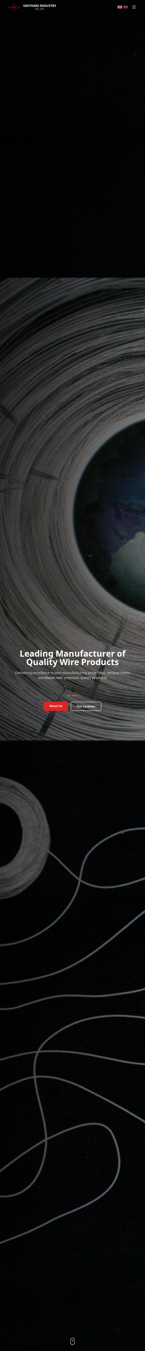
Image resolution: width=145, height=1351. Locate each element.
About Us (55, 709)
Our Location (86, 710)
